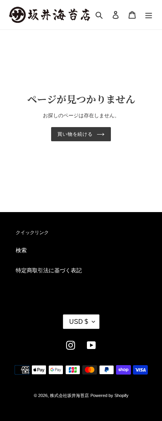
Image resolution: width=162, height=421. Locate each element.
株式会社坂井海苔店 (69, 395)
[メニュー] (148, 15)
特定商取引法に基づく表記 (49, 270)
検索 (21, 250)
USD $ (78, 321)
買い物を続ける (75, 134)
